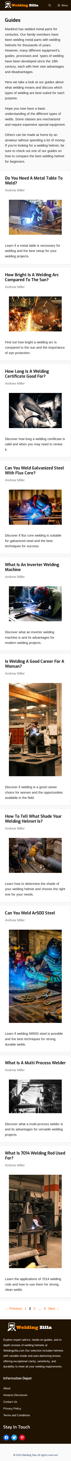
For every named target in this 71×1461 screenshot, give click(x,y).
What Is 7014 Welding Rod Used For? (35, 1155)
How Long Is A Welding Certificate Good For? (27, 374)
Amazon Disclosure (15, 1395)
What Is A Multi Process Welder (35, 1063)
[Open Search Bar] (49, 5)
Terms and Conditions (16, 1415)
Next (53, 1308)
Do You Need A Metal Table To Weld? (34, 180)
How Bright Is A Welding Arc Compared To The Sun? (32, 277)
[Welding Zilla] (20, 5)
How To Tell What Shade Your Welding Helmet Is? (33, 819)
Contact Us (10, 1401)
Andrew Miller (15, 190)
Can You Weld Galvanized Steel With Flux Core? (34, 470)
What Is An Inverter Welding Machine (32, 567)
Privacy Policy (12, 1408)
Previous (13, 1308)
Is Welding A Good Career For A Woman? (34, 664)
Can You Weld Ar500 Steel (30, 913)
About (6, 1388)
